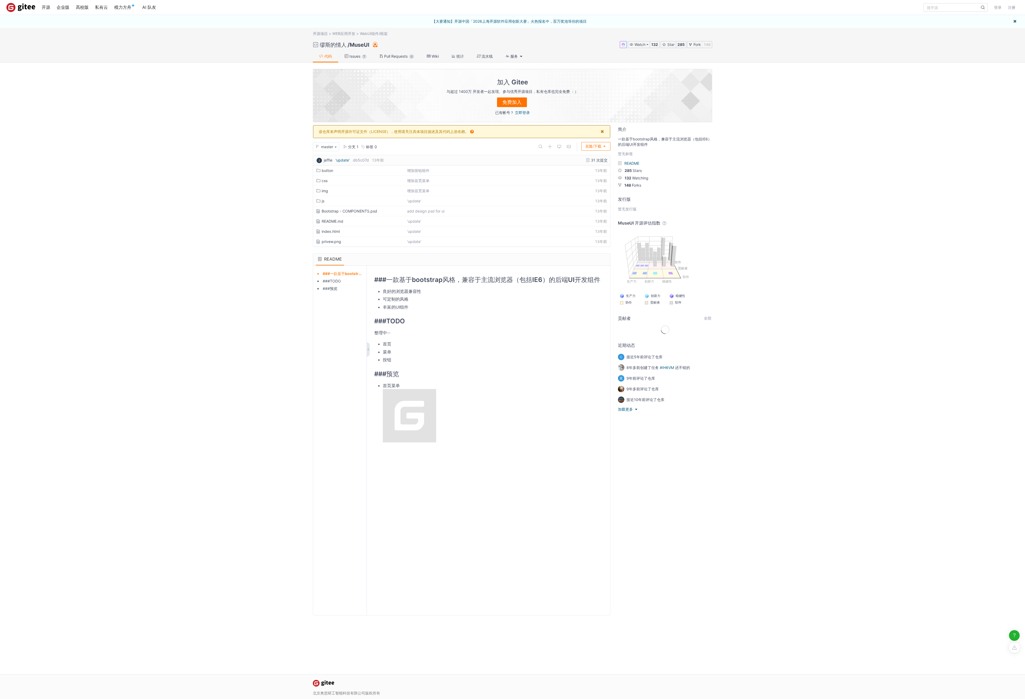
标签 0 (371, 146)
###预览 (330, 288)
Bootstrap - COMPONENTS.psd (349, 211)
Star (670, 44)
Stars (633, 170)
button (327, 170)
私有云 (101, 7)
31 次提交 (599, 160)
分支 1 (352, 146)
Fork (696, 44)
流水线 (486, 56)
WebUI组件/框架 (374, 33)
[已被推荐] (375, 44)
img (325, 191)
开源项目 (320, 33)
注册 (1011, 7)
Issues (356, 56)
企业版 (63, 7)
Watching (636, 178)
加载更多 (626, 409)
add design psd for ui (425, 211)
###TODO (332, 281)
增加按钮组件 (418, 170)
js (323, 201)
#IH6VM (667, 367)
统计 (459, 56)
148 (707, 44)
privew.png (331, 241)
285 (681, 44)
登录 (998, 7)
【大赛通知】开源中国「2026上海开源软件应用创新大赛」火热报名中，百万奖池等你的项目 (509, 21)
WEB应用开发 (343, 33)
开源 (46, 7)
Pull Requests (398, 56)
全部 (707, 318)
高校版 (82, 7)
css (325, 180)
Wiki (435, 56)
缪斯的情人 (333, 45)
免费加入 (512, 102)
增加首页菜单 (418, 180)
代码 (327, 56)
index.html (331, 231)
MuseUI (359, 45)
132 (654, 44)
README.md (332, 221)
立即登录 (522, 112)
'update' (343, 160)
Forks (632, 185)
